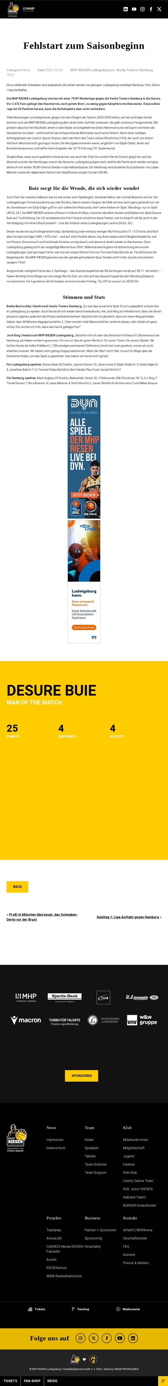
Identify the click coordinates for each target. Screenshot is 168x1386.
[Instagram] (142, 10)
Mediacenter (131, 1309)
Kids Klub (130, 1173)
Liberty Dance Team (138, 1181)
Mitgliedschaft (134, 1148)
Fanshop (83, 1309)
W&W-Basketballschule (64, 1276)
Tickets (39, 1309)
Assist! (52, 1260)
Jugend (128, 1156)
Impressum (55, 1140)
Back (17, 887)
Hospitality (93, 1246)
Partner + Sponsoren (101, 1230)
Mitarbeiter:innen (135, 1140)
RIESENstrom (57, 1268)
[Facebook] (151, 10)
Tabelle (90, 1156)
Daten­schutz (56, 1148)
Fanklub (129, 1164)
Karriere (129, 1255)
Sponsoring (93, 1238)
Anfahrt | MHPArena (137, 1230)
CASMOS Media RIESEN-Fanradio (65, 1249)
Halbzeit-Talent (134, 1197)
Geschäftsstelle (135, 1238)
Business (92, 1218)
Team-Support (96, 1173)
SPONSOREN (82, 1076)
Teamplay (54, 1230)
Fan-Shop (32, 1381)
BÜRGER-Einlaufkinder (139, 1205)
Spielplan (92, 1148)
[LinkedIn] (126, 10)
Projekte (54, 1218)
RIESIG (52, 1381)
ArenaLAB (54, 1238)
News (51, 1127)
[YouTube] (134, 10)
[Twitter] (159, 10)
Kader (89, 1140)
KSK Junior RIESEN (138, 1189)
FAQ (126, 1246)
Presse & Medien (136, 1263)
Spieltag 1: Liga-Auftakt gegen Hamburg (127, 917)
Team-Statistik (96, 1164)
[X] (94, 1338)
